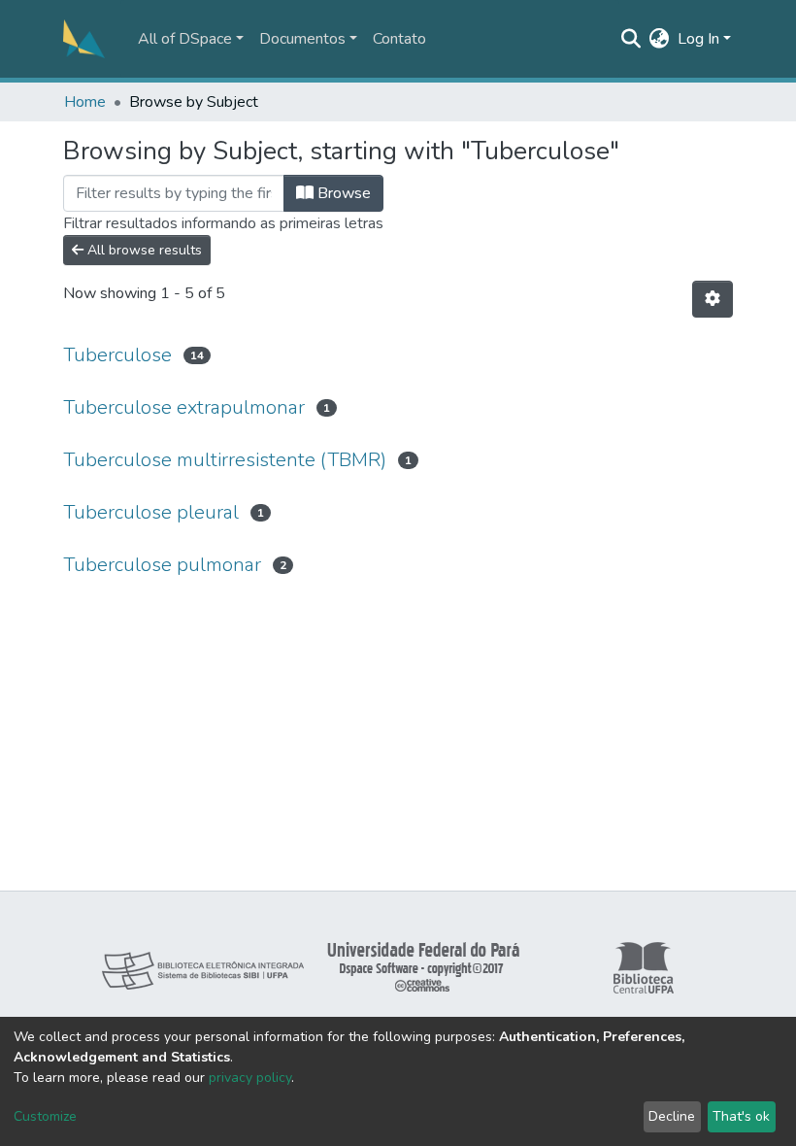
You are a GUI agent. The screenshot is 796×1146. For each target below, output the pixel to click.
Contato (399, 39)
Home (85, 102)
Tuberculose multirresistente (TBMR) (224, 460)
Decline (671, 1116)
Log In (698, 39)
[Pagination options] (712, 299)
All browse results (142, 250)
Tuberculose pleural (151, 512)
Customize (45, 1116)
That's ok (741, 1116)
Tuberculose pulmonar (162, 565)
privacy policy (250, 1077)
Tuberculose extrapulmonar (184, 407)
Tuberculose (117, 355)
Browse (342, 193)
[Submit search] (631, 39)
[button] (659, 39)
